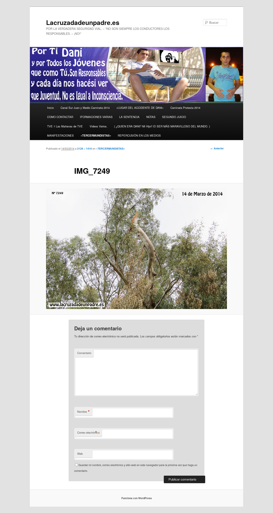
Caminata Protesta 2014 (185, 108)
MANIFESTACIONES (60, 135)
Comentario (84, 353)
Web (80, 454)
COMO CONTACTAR (60, 117)
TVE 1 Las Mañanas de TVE (65, 126)
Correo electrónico (88, 432)
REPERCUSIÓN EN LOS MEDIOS (139, 135)
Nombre (83, 411)
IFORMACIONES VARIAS (96, 117)
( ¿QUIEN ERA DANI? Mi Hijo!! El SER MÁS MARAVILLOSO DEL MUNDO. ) (162, 126)
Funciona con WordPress (136, 498)
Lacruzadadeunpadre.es (82, 22)
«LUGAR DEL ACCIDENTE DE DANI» (140, 108)
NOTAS (150, 117)
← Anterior (217, 148)
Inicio (50, 108)
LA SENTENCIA (129, 117)
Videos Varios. (98, 126)
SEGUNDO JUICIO (174, 117)
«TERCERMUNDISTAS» (96, 135)
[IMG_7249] (136, 248)
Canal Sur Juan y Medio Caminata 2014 (85, 108)
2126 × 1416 (84, 148)
